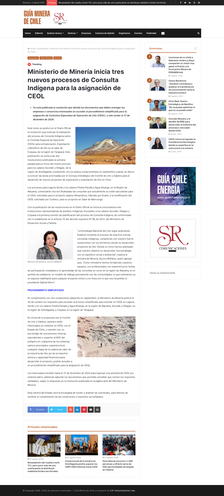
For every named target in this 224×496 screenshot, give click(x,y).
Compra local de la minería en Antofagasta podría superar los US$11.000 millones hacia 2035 (81, 464)
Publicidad (151, 33)
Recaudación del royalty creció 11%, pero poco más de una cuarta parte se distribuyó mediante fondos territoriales (113, 2)
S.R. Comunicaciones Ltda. (122, 490)
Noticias (72, 33)
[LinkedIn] (189, 2)
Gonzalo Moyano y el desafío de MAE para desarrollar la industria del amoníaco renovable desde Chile (182, 124)
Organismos (124, 33)
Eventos (138, 33)
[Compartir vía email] (91, 410)
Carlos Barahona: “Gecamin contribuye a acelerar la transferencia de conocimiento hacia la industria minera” (181, 86)
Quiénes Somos (54, 33)
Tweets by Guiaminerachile (162, 273)
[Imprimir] (97, 410)
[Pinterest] (84, 410)
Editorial (39, 33)
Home (28, 33)
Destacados (42, 48)
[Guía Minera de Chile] (45, 16)
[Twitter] (185, 2)
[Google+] (71, 410)
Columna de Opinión (104, 33)
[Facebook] (180, 2)
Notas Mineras (46, 58)
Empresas (86, 33)
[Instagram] (194, 2)
